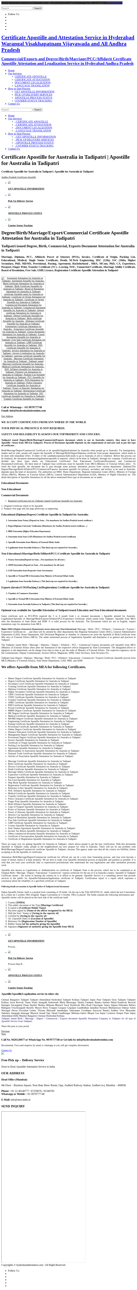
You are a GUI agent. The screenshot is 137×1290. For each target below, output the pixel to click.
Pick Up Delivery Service (20, 201)
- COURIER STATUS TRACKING (34, 145)
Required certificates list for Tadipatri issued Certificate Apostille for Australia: (45, 501)
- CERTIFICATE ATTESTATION (33, 124)
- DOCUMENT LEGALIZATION (33, 127)
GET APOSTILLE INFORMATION (34, 91)
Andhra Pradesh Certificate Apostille (18, 177)
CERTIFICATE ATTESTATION (32, 79)
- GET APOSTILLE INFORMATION (35, 136)
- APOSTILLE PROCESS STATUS (34, 142)
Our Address (7, 416)
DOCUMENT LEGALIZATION (33, 82)
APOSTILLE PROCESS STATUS (33, 97)
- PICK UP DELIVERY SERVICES (34, 139)
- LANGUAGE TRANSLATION (33, 130)
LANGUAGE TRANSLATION (32, 85)
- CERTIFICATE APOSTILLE (31, 121)
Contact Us (6, 1050)
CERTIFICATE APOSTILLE (31, 76)
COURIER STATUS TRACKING (33, 100)
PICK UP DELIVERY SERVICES (33, 94)
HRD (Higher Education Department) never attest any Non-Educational (39, 629)
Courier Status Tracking (20, 225)
